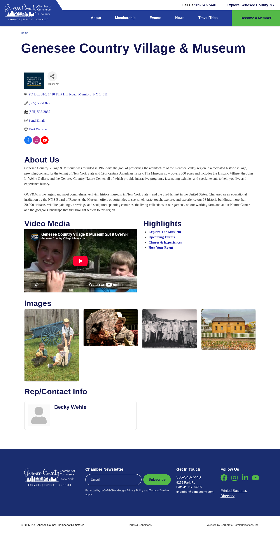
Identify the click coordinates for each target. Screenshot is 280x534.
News (179, 18)
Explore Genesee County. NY (251, 5)
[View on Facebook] (28, 143)
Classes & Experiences (165, 242)
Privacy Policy (135, 490)
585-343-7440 (205, 5)
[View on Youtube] (45, 143)
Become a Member (255, 18)
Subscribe (157, 479)
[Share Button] (52, 76)
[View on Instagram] (36, 143)
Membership (125, 18)
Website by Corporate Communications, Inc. (233, 525)
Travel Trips (208, 18)
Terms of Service (159, 490)
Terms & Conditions (140, 525)
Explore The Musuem (165, 232)
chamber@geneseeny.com (195, 491)
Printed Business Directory (233, 493)
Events (155, 18)
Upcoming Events (162, 237)
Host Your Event (161, 247)
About (96, 18)
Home (24, 33)
